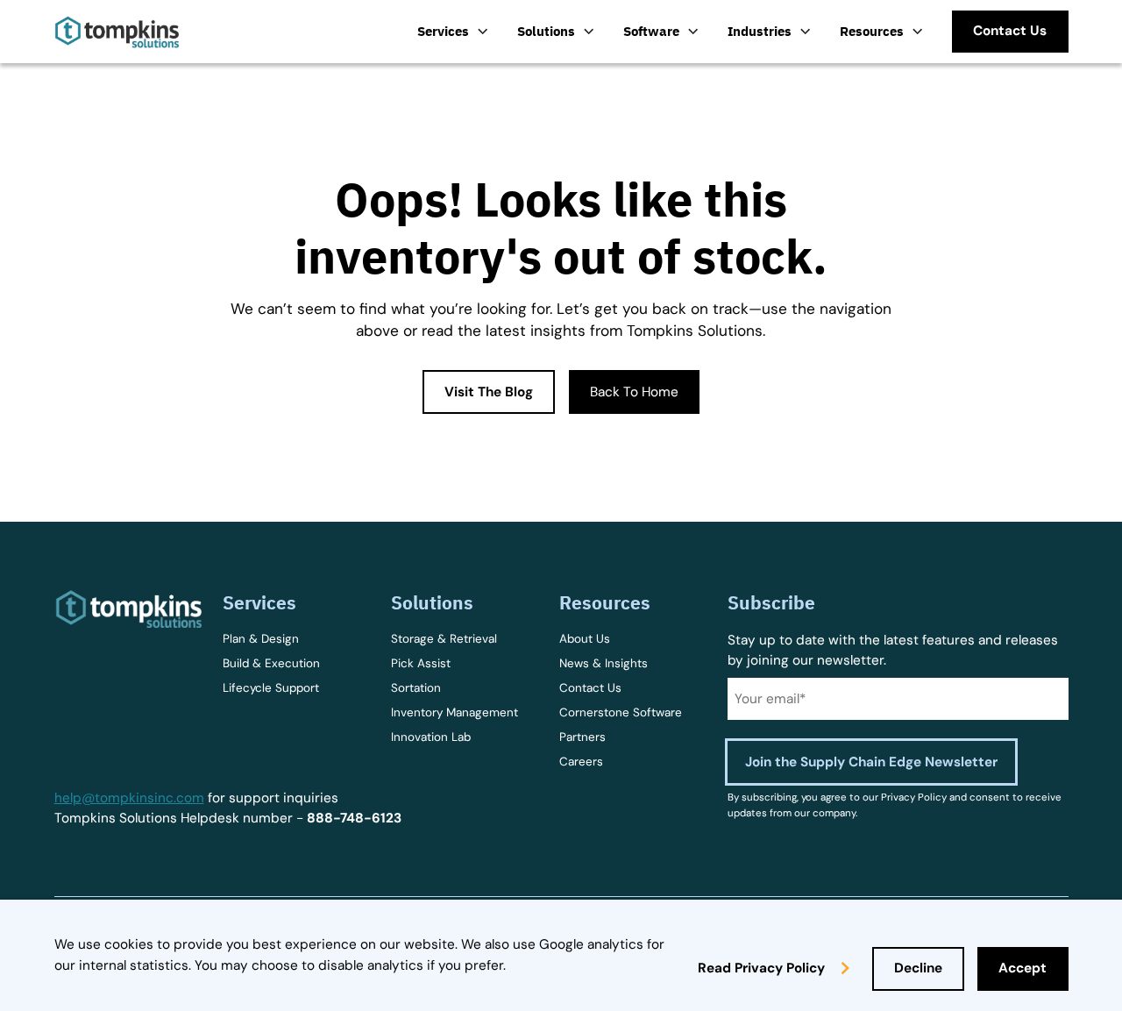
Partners (582, 737)
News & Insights (603, 663)
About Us (584, 638)
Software (651, 30)
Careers (581, 761)
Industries (760, 30)
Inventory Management (454, 712)
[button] (453, 31)
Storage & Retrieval (444, 638)
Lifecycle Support (271, 687)
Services (443, 30)
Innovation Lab (431, 737)
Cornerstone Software (620, 712)
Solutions (546, 30)
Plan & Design (261, 638)
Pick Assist (421, 663)
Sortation (416, 687)
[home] (117, 32)
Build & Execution (271, 663)
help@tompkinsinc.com (129, 798)
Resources (872, 30)
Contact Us (590, 687)
